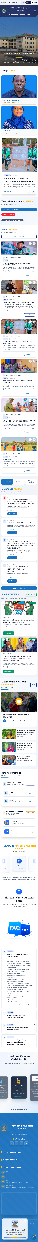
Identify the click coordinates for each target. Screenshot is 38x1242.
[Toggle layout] (25, 1220)
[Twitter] (21, 1143)
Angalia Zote (29, 594)
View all (33, 685)
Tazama (13, 513)
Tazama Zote (30, 784)
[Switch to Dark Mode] (23, 2)
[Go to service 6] (21, 1109)
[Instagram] (16, 1143)
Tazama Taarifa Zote (12, 209)
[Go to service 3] (16, 1109)
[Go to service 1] (12, 1109)
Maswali (5, 2)
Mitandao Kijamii (15, 2)
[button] (19, 978)
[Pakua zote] (30, 793)
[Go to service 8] (25, 1109)
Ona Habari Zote (19, 236)
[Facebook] (12, 1143)
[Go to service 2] (14, 1109)
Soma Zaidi (5, 191)
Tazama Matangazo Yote (19, 588)
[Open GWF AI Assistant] (33, 1237)
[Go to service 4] (18, 1109)
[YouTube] (26, 1143)
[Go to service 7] (23, 1109)
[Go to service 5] (19, 1109)
